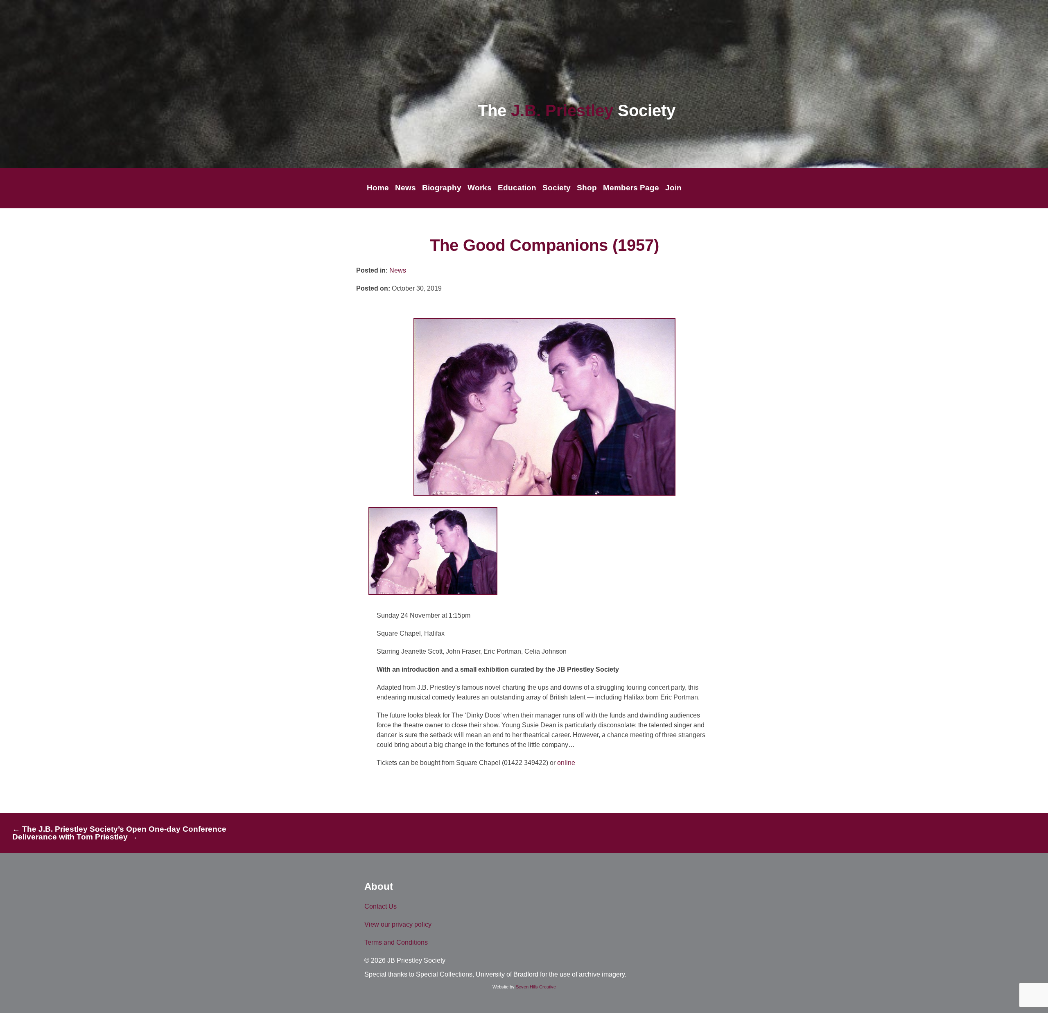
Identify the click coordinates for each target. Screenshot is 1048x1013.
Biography (441, 187)
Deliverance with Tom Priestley (75, 837)
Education (517, 187)
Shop (587, 187)
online (566, 762)
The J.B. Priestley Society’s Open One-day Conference (119, 829)
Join (673, 187)
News (405, 187)
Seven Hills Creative (536, 986)
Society (556, 187)
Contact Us (380, 906)
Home (378, 187)
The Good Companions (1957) (544, 245)
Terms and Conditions (396, 942)
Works (480, 187)
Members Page (631, 187)
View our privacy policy (397, 924)
